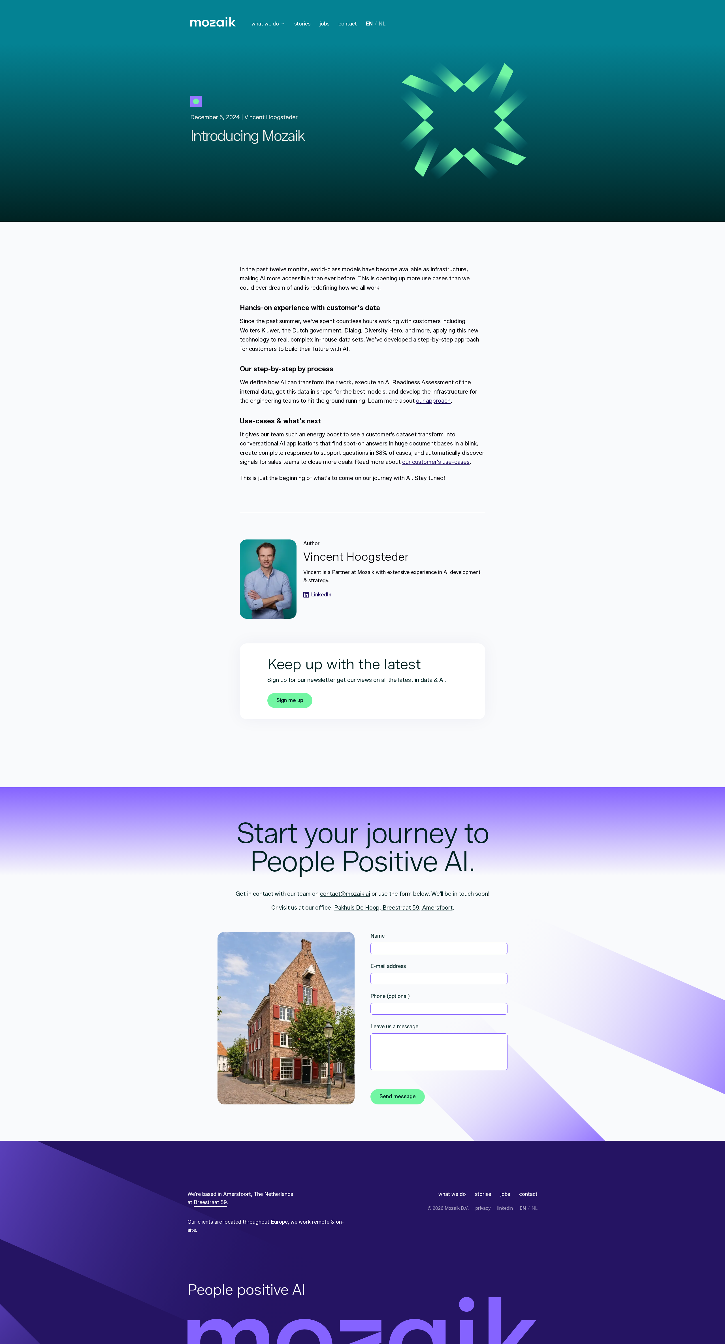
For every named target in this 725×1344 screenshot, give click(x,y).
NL (382, 23)
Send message (397, 1096)
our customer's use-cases (436, 461)
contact (347, 24)
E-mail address (388, 966)
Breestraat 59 (210, 1202)
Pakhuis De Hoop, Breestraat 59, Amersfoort (393, 907)
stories (302, 24)
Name (377, 936)
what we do (265, 24)
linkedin (505, 1208)
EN (369, 23)
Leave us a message (394, 1026)
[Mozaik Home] (213, 22)
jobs (324, 24)
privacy (483, 1208)
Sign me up (289, 700)
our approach (433, 400)
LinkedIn (321, 595)
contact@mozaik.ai (345, 893)
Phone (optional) (390, 996)
